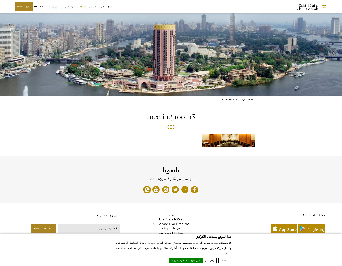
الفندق (110, 6)
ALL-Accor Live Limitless (170, 224)
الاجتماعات (82, 6)
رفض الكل (209, 260)
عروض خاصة (52, 6)
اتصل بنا (171, 215)
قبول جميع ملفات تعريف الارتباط (186, 260)
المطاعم (92, 6)
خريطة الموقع (171, 228)
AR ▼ (41, 6)
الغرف (101, 6)
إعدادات (224, 260)
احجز (28, 6)
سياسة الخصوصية (171, 233)
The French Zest (171, 219)
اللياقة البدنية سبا (67, 6)
